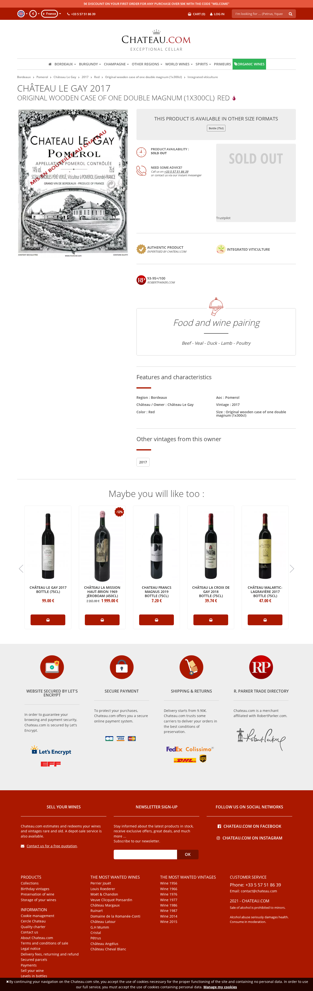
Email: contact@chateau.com (253, 891)
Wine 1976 (168, 894)
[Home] (50, 64)
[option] (48, 565)
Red (151, 412)
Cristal (95, 932)
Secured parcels (34, 959)
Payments (29, 965)
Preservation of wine (37, 894)
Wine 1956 (168, 883)
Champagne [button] (115, 64)
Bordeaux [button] (64, 64)
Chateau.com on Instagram (252, 837)
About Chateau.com (37, 938)
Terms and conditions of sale (44, 943)
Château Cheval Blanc (108, 949)
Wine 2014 (168, 916)
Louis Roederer (102, 889)
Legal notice (30, 948)
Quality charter (33, 927)
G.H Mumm (99, 927)
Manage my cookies (220, 987)
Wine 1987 (168, 910)
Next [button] (292, 569)
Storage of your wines (38, 900)
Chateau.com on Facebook (252, 826)
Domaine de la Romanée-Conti (115, 916)
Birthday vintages (35, 889)
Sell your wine (32, 970)
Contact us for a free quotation (52, 846)
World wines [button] (177, 64)
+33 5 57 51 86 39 (176, 171)
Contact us (29, 932)
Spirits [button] (202, 64)
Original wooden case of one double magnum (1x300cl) (251, 414)
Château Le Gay (181, 404)
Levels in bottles (34, 976)
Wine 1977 (168, 900)
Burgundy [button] (88, 64)
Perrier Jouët (100, 883)
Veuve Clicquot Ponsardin (111, 900)
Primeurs (222, 64)
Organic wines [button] (251, 64)
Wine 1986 (168, 905)
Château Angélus (104, 943)
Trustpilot (223, 218)
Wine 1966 (168, 889)
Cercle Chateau (33, 921)
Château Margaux (105, 905)
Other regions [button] (145, 64)
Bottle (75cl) (216, 128)
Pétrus (95, 938)
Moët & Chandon (104, 894)
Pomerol (232, 397)
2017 (236, 404)
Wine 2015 (168, 921)
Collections (30, 883)
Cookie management (37, 916)
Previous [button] (21, 569)
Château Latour (103, 921)
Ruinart (96, 910)
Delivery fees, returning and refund (50, 954)
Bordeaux (159, 397)
